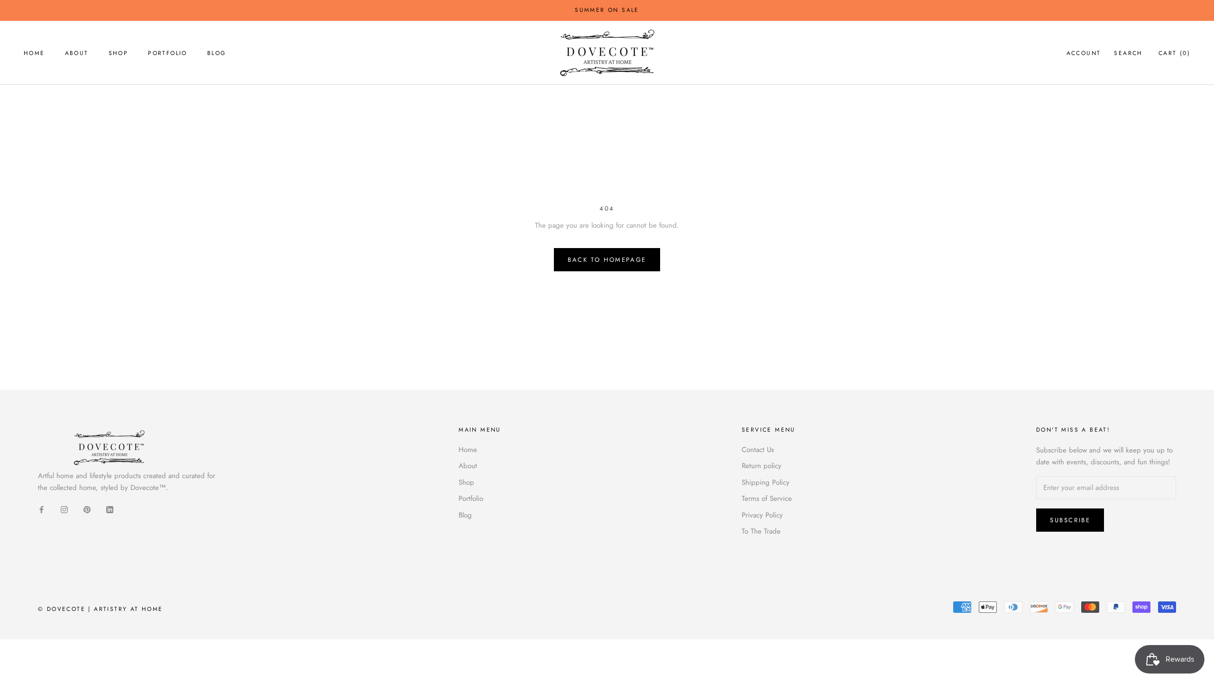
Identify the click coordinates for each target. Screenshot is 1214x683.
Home (34, 53)
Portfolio (167, 53)
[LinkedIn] (109, 509)
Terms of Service (767, 498)
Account (1084, 53)
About (77, 53)
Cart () (1174, 53)
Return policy (762, 466)
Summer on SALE (607, 10)
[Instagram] (64, 509)
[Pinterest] (87, 509)
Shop (119, 53)
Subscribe (1070, 520)
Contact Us (758, 449)
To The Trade (761, 531)
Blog (216, 53)
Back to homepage (607, 259)
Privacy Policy (762, 515)
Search (1128, 53)
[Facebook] (41, 509)
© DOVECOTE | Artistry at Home (100, 609)
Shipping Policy (766, 482)
